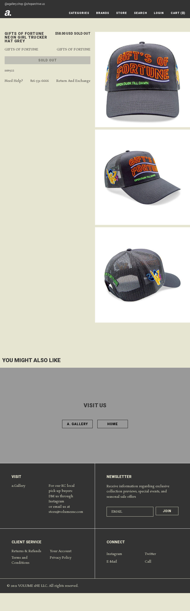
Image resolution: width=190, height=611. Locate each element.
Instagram (114, 554)
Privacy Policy (60, 557)
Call (148, 561)
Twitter (150, 554)
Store (121, 13)
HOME (112, 424)
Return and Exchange (73, 81)
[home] (8, 13)
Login (159, 13)
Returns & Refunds (26, 551)
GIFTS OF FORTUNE (21, 50)
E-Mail (112, 561)
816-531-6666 (39, 81)
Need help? (14, 81)
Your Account (60, 551)
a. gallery (77, 424)
